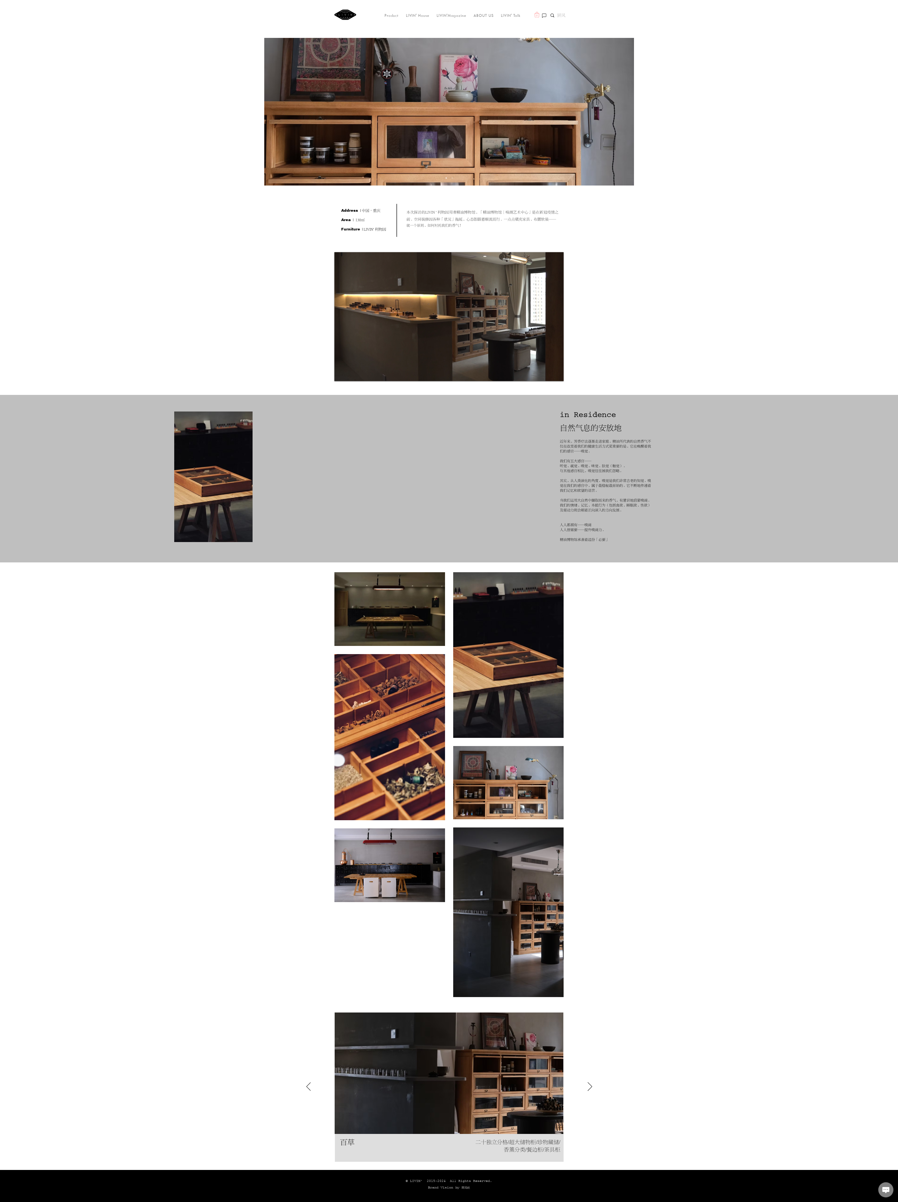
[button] (537, 15)
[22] (452, 178)
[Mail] (544, 15)
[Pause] (340, 375)
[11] (446, 178)
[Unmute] (348, 375)
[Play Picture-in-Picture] (549, 375)
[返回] (308, 1087)
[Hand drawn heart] (345, 14)
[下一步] (590, 1087)
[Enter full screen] (557, 375)
